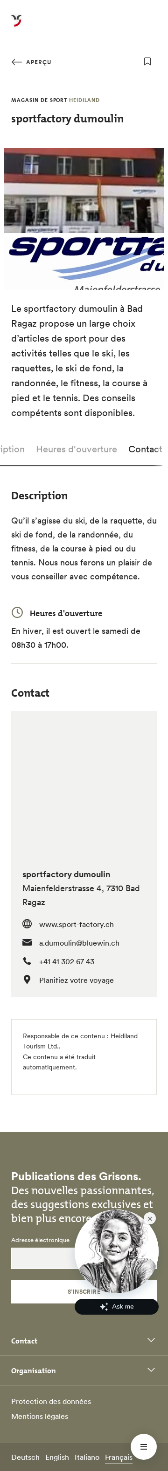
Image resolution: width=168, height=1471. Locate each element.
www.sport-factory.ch (76, 924)
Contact (145, 449)
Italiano (87, 1457)
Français (119, 1457)
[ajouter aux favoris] (147, 61)
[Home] (16, 26)
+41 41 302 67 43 (66, 961)
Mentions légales (39, 1416)
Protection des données (51, 1401)
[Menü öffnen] (144, 1447)
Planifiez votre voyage (76, 980)
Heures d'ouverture (76, 449)
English (57, 1457)
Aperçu (37, 62)
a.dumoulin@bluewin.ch (79, 942)
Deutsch (25, 1457)
